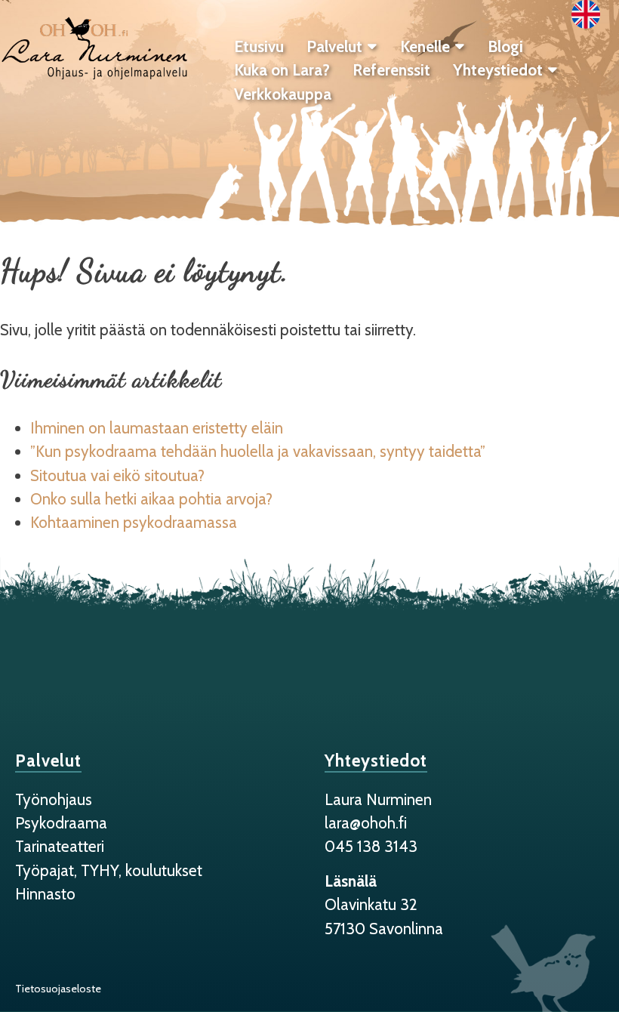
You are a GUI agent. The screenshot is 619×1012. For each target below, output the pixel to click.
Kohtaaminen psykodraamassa (133, 522)
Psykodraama (61, 822)
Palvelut (334, 46)
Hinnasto (45, 893)
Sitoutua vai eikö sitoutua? (117, 475)
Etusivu (259, 46)
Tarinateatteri (59, 846)
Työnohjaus (53, 799)
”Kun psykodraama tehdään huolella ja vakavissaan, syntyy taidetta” (257, 451)
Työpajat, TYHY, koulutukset (108, 870)
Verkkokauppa (282, 94)
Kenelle (425, 46)
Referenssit (391, 69)
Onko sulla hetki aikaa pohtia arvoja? (153, 498)
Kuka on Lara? (282, 69)
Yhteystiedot (498, 69)
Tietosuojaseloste (58, 988)
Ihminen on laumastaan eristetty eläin (156, 427)
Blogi (505, 46)
